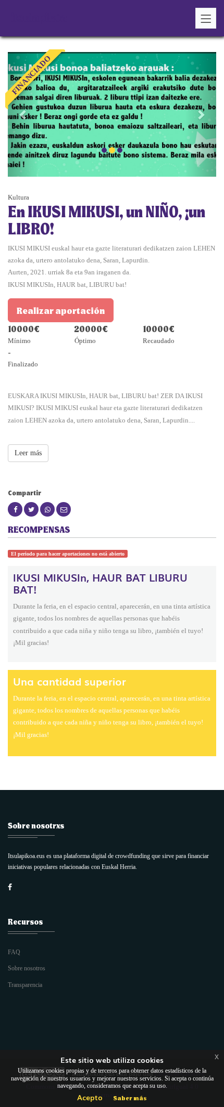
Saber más (130, 1097)
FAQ (14, 952)
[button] (23, 114)
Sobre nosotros (26, 968)
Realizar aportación (61, 310)
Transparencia (25, 985)
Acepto (90, 1097)
